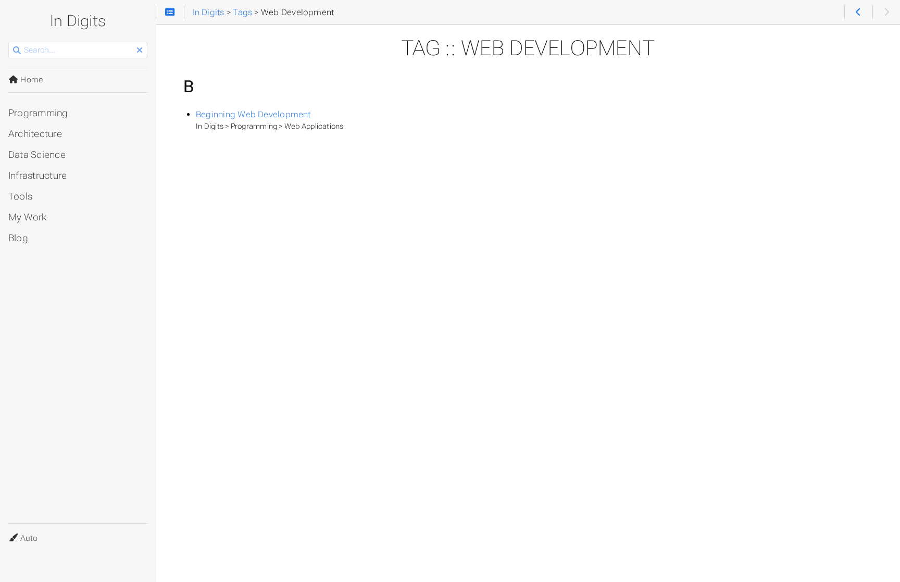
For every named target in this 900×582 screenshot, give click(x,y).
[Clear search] (139, 50)
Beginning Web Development (253, 114)
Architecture (35, 134)
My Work (27, 217)
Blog (18, 238)
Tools (20, 196)
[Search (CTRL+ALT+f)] (17, 50)
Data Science (37, 155)
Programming (38, 113)
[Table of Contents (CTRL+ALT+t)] (170, 12)
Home (30, 79)
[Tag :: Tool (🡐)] (858, 12)
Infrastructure (37, 175)
